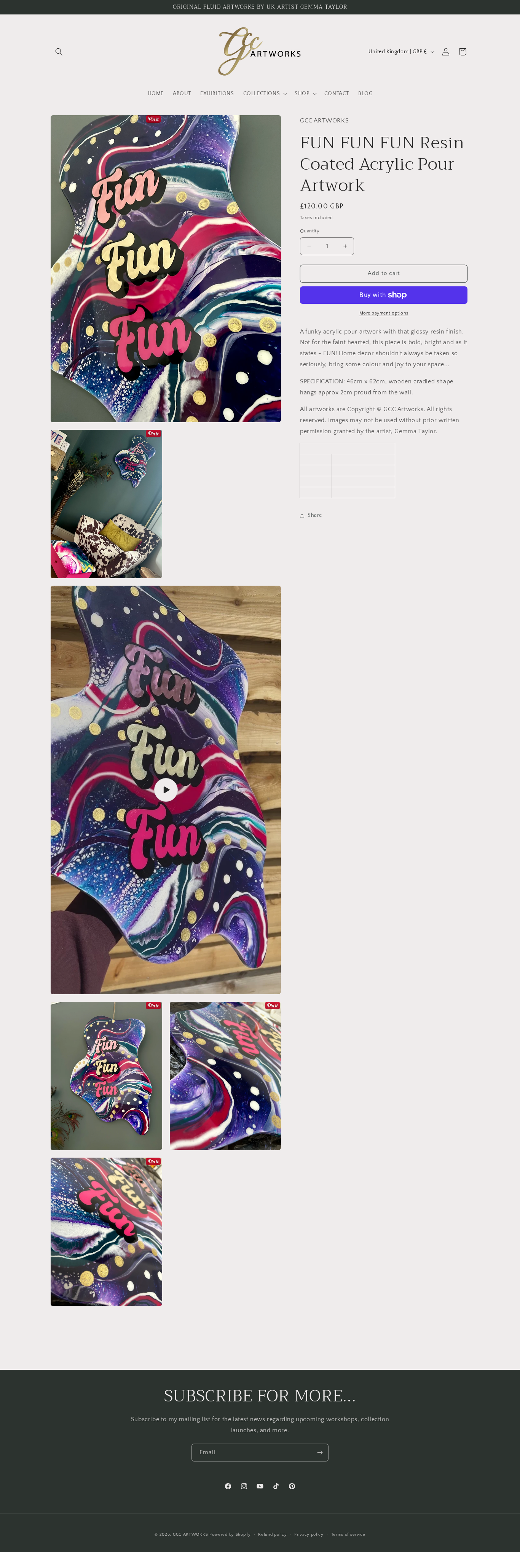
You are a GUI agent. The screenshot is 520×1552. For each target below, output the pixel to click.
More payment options (383, 313)
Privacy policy (309, 1534)
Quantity (309, 231)
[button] (59, 51)
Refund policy (272, 1534)
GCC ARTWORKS (190, 1534)
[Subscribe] (319, 1452)
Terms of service (348, 1534)
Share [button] (315, 515)
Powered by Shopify (230, 1534)
